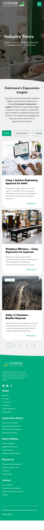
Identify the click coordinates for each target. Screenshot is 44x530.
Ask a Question (7, 485)
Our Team (5, 399)
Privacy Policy (7, 514)
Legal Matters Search (9, 447)
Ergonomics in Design (10, 423)
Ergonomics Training (9, 433)
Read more (31, 203)
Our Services (6, 402)
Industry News (7, 474)
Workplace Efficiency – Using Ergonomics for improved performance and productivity (22, 252)
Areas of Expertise (8, 443)
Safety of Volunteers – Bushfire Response (18, 316)
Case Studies (7, 412)
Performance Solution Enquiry (12, 491)
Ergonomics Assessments (11, 426)
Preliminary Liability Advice (11, 453)
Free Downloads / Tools (10, 467)
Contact (6, 480)
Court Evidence (7, 450)
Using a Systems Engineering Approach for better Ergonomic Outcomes (22, 183)
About (5, 391)
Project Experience (8, 409)
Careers (5, 495)
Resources (8, 459)
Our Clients (6, 405)
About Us (5, 395)
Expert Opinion (10, 439)
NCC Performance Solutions (12, 429)
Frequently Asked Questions (12, 464)
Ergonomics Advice (12, 418)
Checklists (6, 471)
